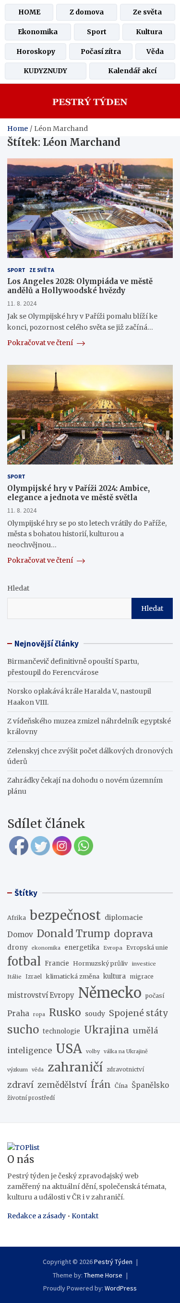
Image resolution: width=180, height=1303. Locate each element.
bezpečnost (65, 915)
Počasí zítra (101, 51)
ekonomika (46, 948)
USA (69, 1049)
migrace (142, 976)
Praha (18, 1013)
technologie (61, 1031)
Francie (57, 963)
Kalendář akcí (132, 70)
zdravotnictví (125, 1069)
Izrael (33, 976)
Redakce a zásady (36, 1216)
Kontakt (85, 1216)
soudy (95, 1013)
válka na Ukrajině (126, 1051)
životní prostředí (31, 1097)
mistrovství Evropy (40, 995)
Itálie (14, 976)
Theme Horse (103, 1275)
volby (93, 1051)
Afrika (16, 917)
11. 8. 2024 (21, 303)
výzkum (17, 1069)
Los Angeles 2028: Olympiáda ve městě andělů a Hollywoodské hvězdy (80, 286)
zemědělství (62, 1085)
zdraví (20, 1085)
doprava (133, 934)
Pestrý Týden (113, 1261)
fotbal (24, 962)
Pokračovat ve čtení (40, 342)
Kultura (149, 31)
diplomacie (124, 917)
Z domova (87, 12)
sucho (23, 1029)
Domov (20, 934)
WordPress (121, 1288)
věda (38, 1070)
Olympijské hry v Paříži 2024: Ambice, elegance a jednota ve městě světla (78, 493)
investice (144, 963)
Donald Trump (73, 933)
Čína (121, 1085)
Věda (155, 51)
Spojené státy (138, 1013)
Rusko (65, 1012)
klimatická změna (72, 976)
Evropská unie (147, 947)
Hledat (18, 588)
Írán (101, 1084)
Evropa (112, 947)
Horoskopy (35, 51)
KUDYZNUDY (45, 70)
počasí (154, 995)
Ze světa (147, 12)
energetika (81, 947)
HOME (29, 12)
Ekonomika (38, 31)
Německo (110, 993)
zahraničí (75, 1067)
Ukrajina (106, 1030)
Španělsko (150, 1085)
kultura (114, 976)
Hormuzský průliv (100, 963)
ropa (39, 1014)
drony (17, 947)
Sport (97, 31)
